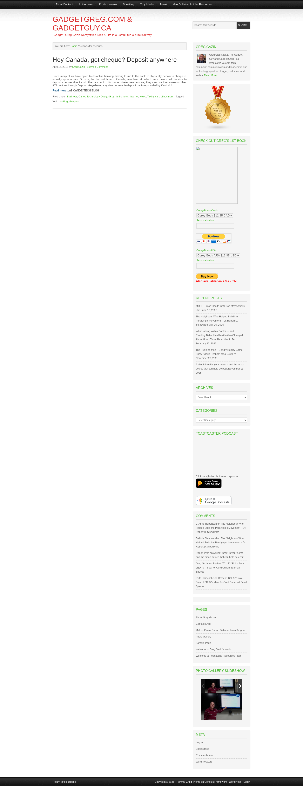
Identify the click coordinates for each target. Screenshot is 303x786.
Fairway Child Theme (188, 781)
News (143, 96)
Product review (108, 4)
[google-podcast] (214, 504)
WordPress (235, 781)
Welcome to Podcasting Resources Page (219, 655)
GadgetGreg (108, 96)
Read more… (61, 90)
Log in (199, 742)
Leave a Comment (97, 67)
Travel (163, 4)
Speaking (128, 4)
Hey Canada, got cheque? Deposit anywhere (115, 59)
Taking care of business (160, 96)
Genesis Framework (215, 781)
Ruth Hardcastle (205, 578)
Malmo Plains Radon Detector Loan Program (221, 630)
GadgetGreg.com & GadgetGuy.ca (92, 23)
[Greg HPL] (219, 686)
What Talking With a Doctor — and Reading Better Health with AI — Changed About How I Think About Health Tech (219, 335)
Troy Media (147, 4)
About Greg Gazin (206, 617)
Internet (134, 96)
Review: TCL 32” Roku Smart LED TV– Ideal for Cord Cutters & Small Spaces (220, 567)
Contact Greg (203, 623)
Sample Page (203, 643)
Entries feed (202, 748)
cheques (74, 101)
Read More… (211, 75)
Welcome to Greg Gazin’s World (213, 649)
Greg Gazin (78, 67)
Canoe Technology (89, 96)
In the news (86, 4)
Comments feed (205, 755)
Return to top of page (64, 781)
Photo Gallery (203, 636)
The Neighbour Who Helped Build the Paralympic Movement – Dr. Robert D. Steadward (217, 320)
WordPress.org (204, 761)
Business (72, 96)
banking (63, 101)
